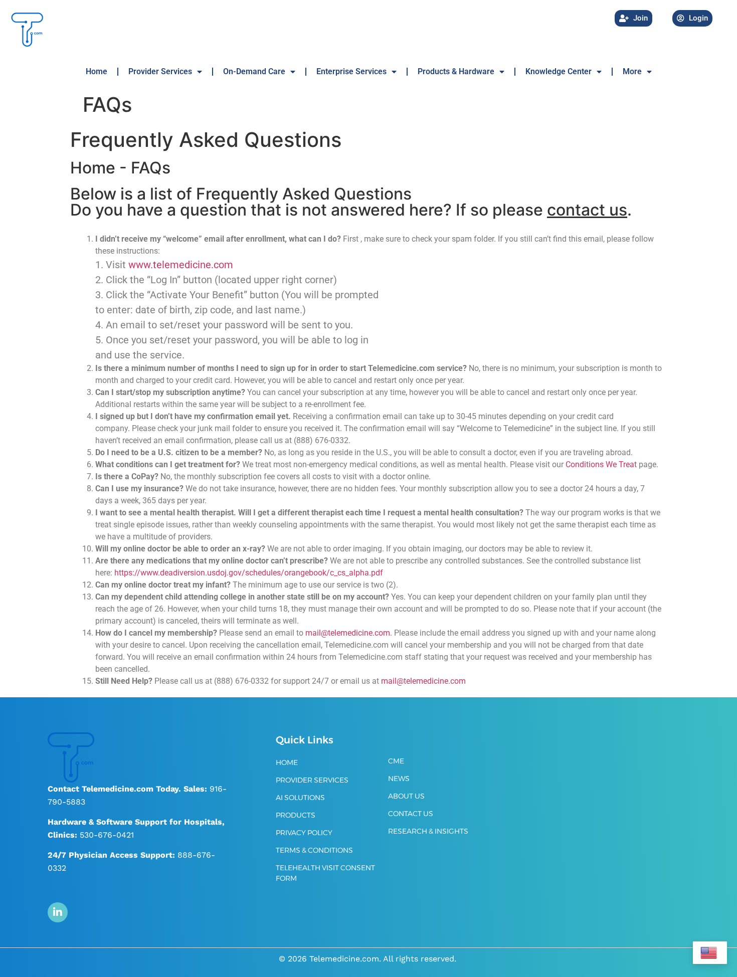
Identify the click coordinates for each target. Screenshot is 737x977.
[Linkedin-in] (58, 912)
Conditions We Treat (601, 464)
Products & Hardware (456, 71)
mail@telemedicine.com (423, 681)
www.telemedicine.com (180, 265)
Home (96, 71)
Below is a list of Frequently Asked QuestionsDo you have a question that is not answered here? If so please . (351, 202)
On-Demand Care (254, 71)
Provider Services (160, 71)
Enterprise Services (351, 71)
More (632, 71)
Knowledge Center (558, 71)
